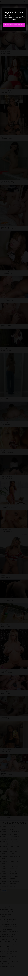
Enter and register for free (14, 25)
